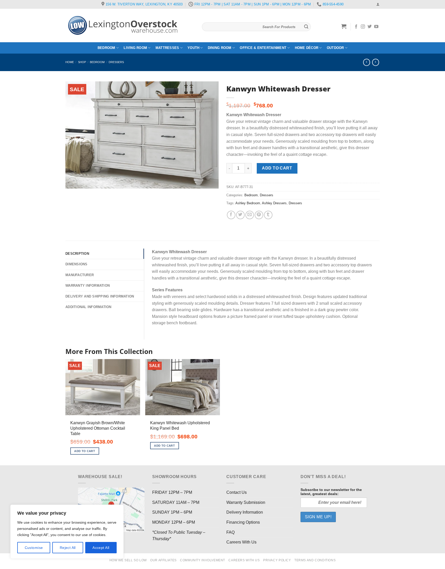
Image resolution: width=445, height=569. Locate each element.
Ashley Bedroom (247, 203)
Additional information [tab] (88, 307)
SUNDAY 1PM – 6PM (172, 512)
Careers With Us (241, 542)
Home (69, 62)
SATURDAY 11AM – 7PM (175, 502)
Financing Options (243, 522)
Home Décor (307, 48)
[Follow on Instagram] (363, 26)
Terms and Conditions (315, 560)
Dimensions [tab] (76, 264)
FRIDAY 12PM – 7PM (172, 492)
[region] (67, 532)
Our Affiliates (163, 560)
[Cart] (344, 26)
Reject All (68, 548)
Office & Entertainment (263, 48)
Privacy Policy (277, 560)
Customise (34, 548)
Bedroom (106, 48)
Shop (82, 62)
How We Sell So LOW (128, 560)
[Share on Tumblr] (268, 215)
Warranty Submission (245, 502)
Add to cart (277, 168)
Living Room (135, 48)
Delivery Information (244, 512)
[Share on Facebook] (231, 215)
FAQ (230, 532)
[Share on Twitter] (240, 215)
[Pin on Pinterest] (259, 215)
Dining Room (220, 48)
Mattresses (167, 48)
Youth (193, 48)
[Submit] (306, 26)
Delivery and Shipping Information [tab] (99, 296)
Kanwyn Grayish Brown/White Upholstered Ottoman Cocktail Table (97, 428)
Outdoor (335, 48)
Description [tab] (77, 254)
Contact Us (236, 492)
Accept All (100, 548)
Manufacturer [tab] (79, 275)
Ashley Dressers (274, 203)
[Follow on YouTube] (376, 26)
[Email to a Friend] (249, 215)
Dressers (116, 62)
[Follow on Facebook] (356, 26)
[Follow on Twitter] (369, 26)
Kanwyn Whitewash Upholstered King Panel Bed (180, 425)
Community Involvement (202, 560)
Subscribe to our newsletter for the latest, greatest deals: (331, 492)
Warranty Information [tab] (87, 285)
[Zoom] (72, 182)
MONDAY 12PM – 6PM (173, 522)
